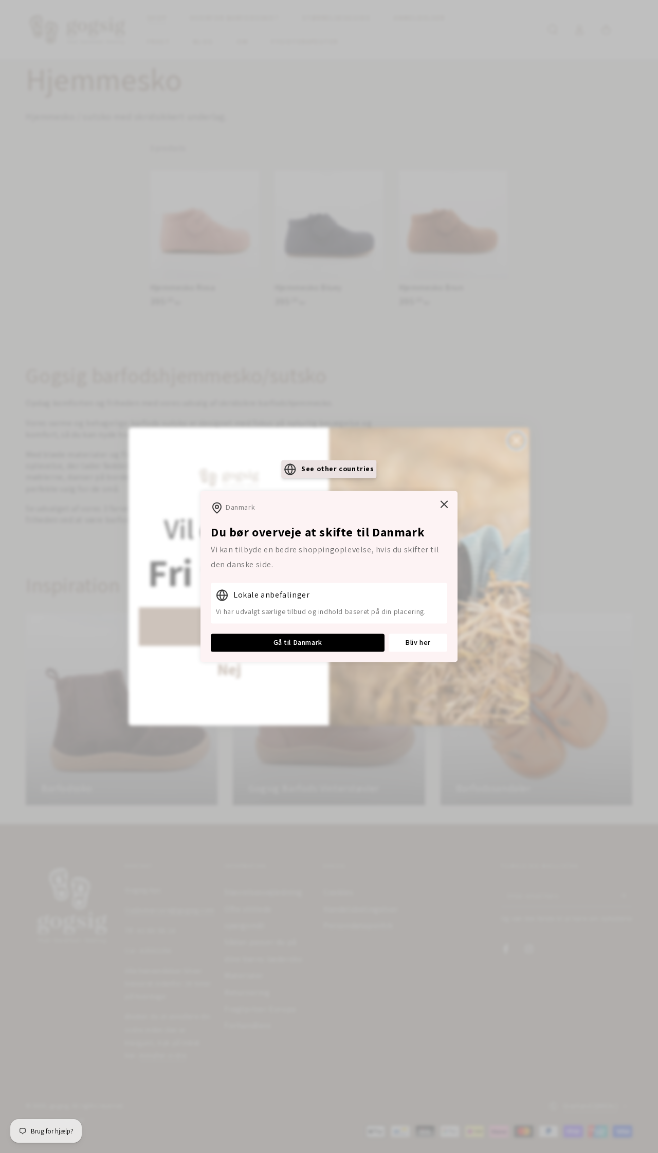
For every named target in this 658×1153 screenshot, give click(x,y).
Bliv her (418, 642)
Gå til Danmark (297, 642)
